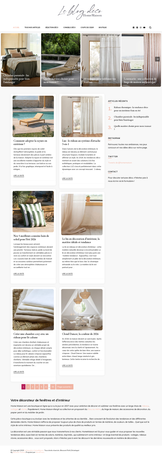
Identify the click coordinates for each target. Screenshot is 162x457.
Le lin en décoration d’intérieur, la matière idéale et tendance (81, 240)
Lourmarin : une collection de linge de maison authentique (100, 80)
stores (24, 409)
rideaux (145, 406)
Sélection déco (51, 27)
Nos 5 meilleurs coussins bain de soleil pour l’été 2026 (31, 237)
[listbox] (81, 59)
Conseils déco (69, 27)
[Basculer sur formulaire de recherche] (150, 27)
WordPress (40, 452)
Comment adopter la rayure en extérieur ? (30, 142)
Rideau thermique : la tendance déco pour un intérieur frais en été (141, 78)
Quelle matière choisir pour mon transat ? (18, 80)
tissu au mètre (94, 409)
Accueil (16, 27)
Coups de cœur (87, 27)
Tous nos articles (32, 27)
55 (53, 387)
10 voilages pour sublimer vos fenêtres (59, 80)
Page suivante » (64, 387)
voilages (14, 409)
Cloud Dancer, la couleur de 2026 (80, 334)
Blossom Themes (19, 452)
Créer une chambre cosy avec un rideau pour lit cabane (31, 335)
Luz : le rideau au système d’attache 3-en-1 (81, 142)
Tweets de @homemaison (120, 162)
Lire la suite (19, 175)
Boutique (102, 27)
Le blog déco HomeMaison (34, 450)
